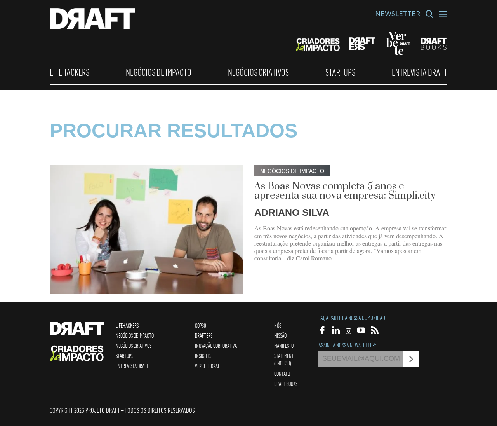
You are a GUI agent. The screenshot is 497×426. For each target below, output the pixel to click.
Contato (282, 373)
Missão (280, 335)
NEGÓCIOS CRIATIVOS (258, 72)
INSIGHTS (203, 355)
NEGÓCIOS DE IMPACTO (158, 72)
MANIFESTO (284, 345)
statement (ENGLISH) (284, 359)
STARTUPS (340, 72)
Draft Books (285, 383)
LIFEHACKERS (69, 72)
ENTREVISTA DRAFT (419, 72)
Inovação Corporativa (216, 345)
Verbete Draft (208, 365)
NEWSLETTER (397, 15)
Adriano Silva (291, 212)
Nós (277, 325)
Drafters (203, 335)
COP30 (200, 325)
